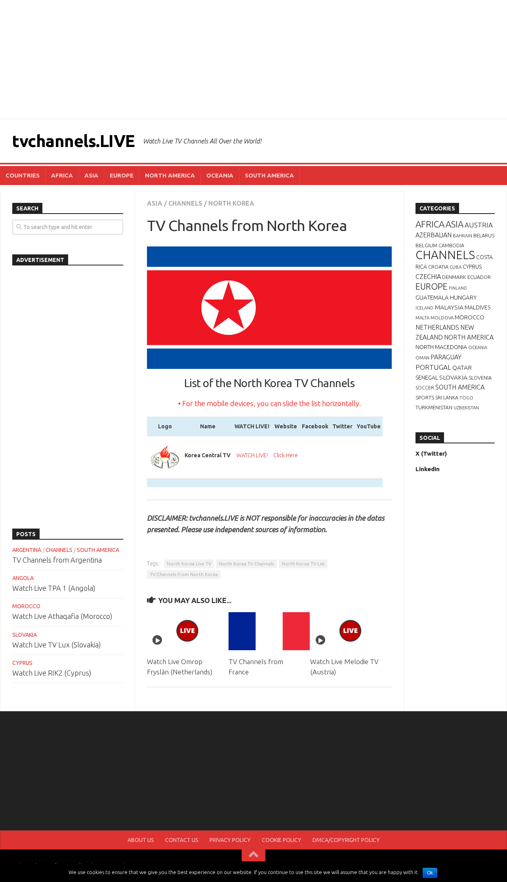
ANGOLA (23, 578)
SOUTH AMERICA (269, 175)
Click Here (285, 455)
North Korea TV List (303, 563)
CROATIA (438, 266)
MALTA (422, 317)
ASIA (91, 175)
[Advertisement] (253, 59)
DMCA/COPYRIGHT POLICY (346, 840)
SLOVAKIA (24, 635)
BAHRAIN (462, 235)
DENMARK (454, 277)
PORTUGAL (433, 367)
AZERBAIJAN (434, 235)
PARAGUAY (446, 357)
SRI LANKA (446, 397)
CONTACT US (181, 840)
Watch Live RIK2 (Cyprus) (51, 673)
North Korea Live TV (189, 563)
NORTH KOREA (231, 203)
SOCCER (425, 387)
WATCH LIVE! (252, 455)
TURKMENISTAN (434, 407)
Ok (430, 873)
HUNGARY (463, 297)
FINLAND (458, 288)
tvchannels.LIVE (73, 141)
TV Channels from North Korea (184, 574)
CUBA (455, 266)
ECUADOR (479, 277)
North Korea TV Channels (246, 563)
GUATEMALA (432, 297)
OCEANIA (219, 175)
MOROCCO (26, 606)
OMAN (422, 357)
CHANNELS (185, 203)
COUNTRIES (23, 175)
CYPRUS (22, 663)
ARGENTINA (26, 550)
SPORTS (425, 397)
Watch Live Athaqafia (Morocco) (62, 616)
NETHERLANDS (437, 327)
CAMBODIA (451, 245)
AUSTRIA (479, 225)
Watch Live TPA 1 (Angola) (53, 588)
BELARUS (483, 235)
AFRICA (62, 175)
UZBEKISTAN (466, 407)
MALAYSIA (449, 307)
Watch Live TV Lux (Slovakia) (56, 645)
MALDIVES (477, 307)
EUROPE (121, 175)
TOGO (466, 397)
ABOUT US (141, 840)
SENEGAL (427, 377)
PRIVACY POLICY (230, 840)
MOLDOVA (442, 317)
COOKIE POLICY (281, 840)
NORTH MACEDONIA (441, 347)
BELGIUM (426, 245)
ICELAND (424, 307)
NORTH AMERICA (170, 175)
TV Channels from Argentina (57, 560)
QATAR (462, 367)
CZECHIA (428, 276)
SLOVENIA (480, 377)
